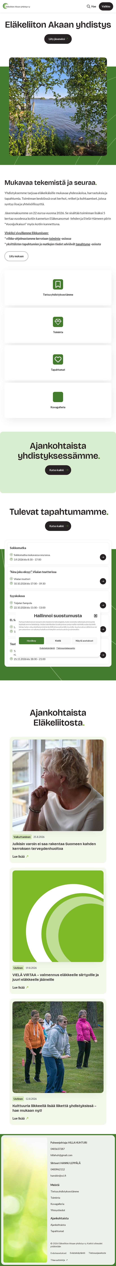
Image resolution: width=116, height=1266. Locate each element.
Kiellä (58, 640)
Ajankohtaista (58, 1224)
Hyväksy (31, 640)
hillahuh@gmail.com (61, 1155)
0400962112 (58, 1169)
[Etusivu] (16, 6)
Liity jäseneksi (57, 39)
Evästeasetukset (58, 1253)
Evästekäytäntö (47, 648)
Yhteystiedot (58, 1210)
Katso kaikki (57, 470)
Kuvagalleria (57, 1203)
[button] (95, 615)
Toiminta (55, 1197)
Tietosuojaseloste (97, 1252)
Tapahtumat (57, 1231)
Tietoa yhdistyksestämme (65, 1191)
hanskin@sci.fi (58, 1175)
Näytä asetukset (84, 640)
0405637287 (58, 1148)
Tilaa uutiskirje (58, 1260)
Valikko (106, 6)
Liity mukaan (16, 256)
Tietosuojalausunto (65, 648)
